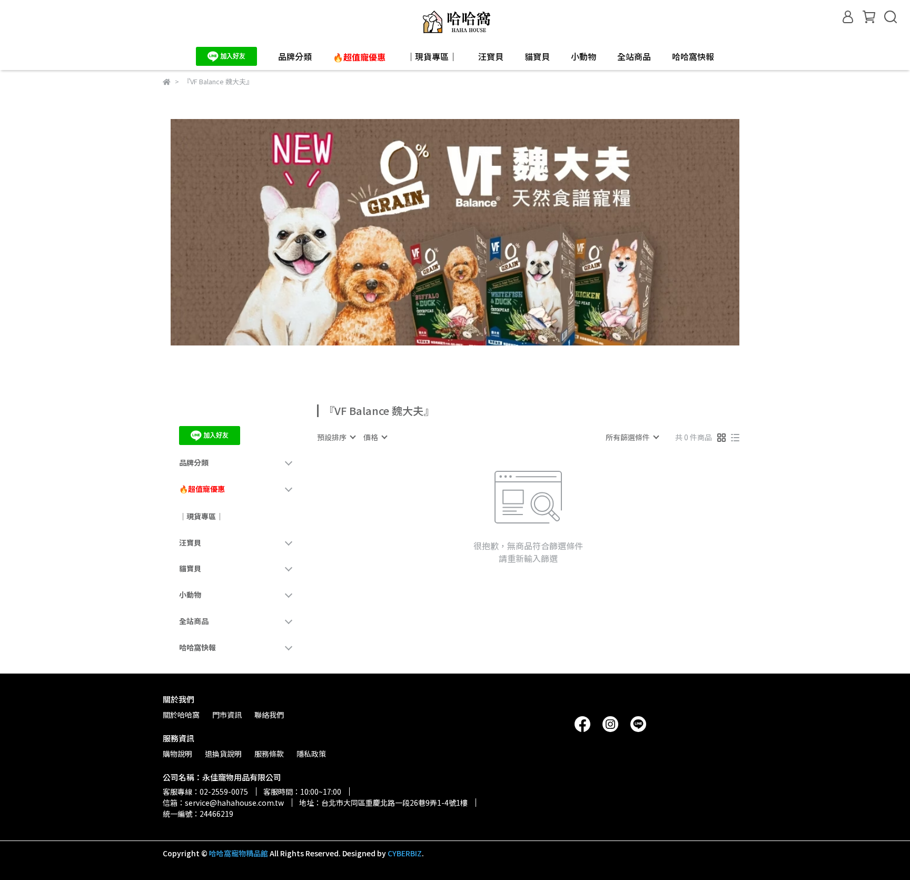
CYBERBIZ (405, 853)
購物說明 (177, 753)
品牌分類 (295, 56)
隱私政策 (311, 753)
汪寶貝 (490, 56)
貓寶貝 (537, 56)
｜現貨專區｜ (432, 56)
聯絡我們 (269, 714)
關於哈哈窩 (181, 714)
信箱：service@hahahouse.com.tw (223, 802)
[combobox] (336, 437)
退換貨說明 (223, 753)
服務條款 (269, 753)
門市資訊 (227, 714)
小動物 (583, 56)
